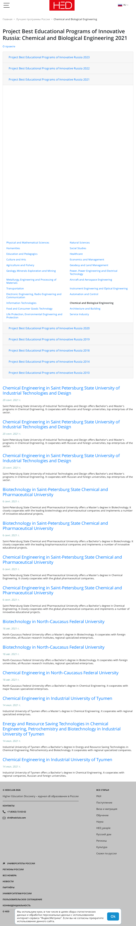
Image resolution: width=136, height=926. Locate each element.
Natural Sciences (80, 242)
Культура (101, 847)
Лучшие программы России (33, 19)
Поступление (104, 802)
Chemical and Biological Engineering (92, 303)
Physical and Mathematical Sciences (27, 242)
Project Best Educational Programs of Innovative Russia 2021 (49, 79)
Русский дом (103, 834)
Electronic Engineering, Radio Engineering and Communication (33, 295)
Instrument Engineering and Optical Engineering (99, 288)
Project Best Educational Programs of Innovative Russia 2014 (49, 362)
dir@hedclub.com (16, 817)
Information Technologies (21, 303)
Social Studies (78, 248)
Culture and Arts (16, 259)
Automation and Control (84, 294)
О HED (6, 911)
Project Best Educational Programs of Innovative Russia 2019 (49, 339)
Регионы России (13, 869)
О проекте (9, 46)
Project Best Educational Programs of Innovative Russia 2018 (49, 350)
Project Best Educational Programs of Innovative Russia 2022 (49, 68)
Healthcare (76, 253)
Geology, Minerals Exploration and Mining (31, 270)
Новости (8, 881)
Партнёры (9, 887)
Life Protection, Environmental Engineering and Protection (34, 315)
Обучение (102, 815)
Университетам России (17, 893)
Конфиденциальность (17, 905)
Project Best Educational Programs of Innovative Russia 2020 (49, 328)
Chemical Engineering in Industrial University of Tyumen (57, 698)
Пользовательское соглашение (22, 899)
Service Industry (79, 314)
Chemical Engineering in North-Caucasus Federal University (60, 672)
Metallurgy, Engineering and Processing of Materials (31, 281)
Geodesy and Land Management (89, 265)
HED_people (103, 828)
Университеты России (21, 863)
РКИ (98, 796)
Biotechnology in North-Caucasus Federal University (53, 621)
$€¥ (4, 917)
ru (124, 4)
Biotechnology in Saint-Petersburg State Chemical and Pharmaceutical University (55, 491)
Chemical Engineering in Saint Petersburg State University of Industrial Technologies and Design (61, 390)
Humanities (13, 248)
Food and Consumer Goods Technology (29, 308)
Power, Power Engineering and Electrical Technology (93, 272)
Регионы (101, 840)
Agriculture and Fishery (20, 265)
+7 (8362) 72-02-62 (16, 811)
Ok (113, 916)
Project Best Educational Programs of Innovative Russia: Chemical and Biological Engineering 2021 (65, 34)
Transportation (15, 288)
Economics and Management (87, 259)
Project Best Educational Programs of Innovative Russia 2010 (49, 373)
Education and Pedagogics (22, 253)
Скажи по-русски (106, 853)
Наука (99, 821)
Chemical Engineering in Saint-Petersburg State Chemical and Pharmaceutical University (62, 559)
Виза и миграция (106, 809)
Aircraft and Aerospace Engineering (91, 279)
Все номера (9, 875)
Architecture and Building (85, 308)
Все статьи (102, 790)
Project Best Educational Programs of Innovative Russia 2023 (49, 57)
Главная (7, 19)
